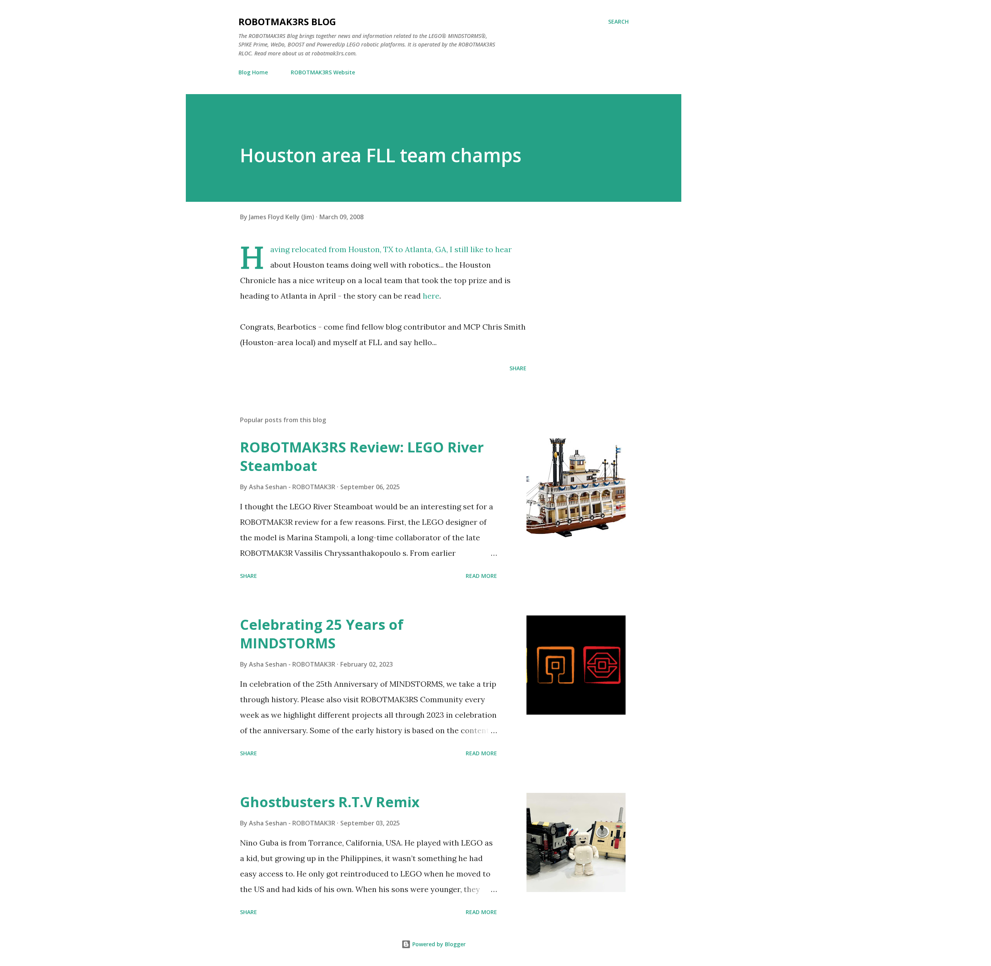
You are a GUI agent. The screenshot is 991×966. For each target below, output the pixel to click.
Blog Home (253, 72)
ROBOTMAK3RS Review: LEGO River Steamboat (362, 456)
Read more (481, 575)
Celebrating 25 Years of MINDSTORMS (321, 634)
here (431, 296)
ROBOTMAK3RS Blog (287, 21)
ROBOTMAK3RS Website (323, 72)
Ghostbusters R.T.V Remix (330, 801)
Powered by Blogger (438, 944)
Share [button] (517, 368)
